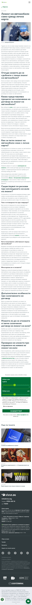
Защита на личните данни (8, 548)
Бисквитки (4, 545)
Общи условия (5, 539)
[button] (29, 2)
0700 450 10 (11, 501)
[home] (4, 2)
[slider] (14, 385)
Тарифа (4, 542)
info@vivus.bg (7, 499)
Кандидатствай (16, 411)
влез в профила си (22, 415)
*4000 (6, 504)
